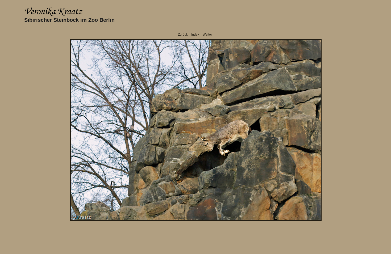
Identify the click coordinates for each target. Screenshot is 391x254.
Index (195, 34)
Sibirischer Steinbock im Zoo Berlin (69, 20)
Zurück (183, 34)
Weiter (207, 34)
